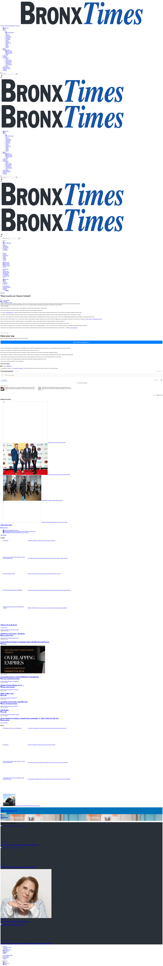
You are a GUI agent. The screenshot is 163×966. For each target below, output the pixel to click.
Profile (10, 366)
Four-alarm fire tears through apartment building (28, 805)
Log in (157, 371)
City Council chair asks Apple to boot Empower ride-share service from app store (47, 728)
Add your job (5, 527)
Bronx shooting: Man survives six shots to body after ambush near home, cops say (44, 573)
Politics (7, 44)
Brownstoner (8, 62)
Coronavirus (8, 35)
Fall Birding (5, 711)
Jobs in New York (6, 525)
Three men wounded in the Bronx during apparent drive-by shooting (41, 540)
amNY (7, 58)
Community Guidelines (18, 368)
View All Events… (4, 722)
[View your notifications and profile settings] (2, 76)
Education (8, 38)
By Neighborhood (10, 32)
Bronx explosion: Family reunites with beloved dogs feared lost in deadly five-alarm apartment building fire (49, 590)
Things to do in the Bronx (9, 625)
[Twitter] (7, 290)
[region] (81, 383)
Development (8, 37)
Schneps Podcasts (4, 918)
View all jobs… (4, 535)
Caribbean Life (9, 63)
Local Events (9, 50)
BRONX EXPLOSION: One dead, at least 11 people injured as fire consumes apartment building (47, 607)
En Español (8, 39)
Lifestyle (7, 41)
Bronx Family (8, 60)
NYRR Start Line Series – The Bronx (13, 634)
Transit (7, 47)
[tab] (4, 380)
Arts (6, 33)
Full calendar (3, 813)
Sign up (160, 371)
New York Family (4, 842)
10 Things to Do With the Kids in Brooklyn (19, 845)
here (22, 361)
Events (5, 964)
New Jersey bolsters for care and (26, 943)
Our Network (5, 57)
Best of (4, 48)
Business (7, 34)
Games (7, 54)
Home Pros (6, 963)
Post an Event (9, 52)
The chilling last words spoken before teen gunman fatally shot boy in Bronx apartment (48, 558)
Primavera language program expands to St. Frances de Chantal (54, 522)
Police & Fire (8, 42)
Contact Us (5, 55)
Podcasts (5, 70)
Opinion (7, 46)
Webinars (5, 69)
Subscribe (5, 56)
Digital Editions (6, 67)
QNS (7, 65)
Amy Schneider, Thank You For (15, 921)
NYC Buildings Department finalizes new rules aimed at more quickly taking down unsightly (49, 779)
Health (7, 40)
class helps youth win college (59, 474)
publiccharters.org (9, 312)
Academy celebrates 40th (52, 500)
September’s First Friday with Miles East (14, 702)
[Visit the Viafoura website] (159, 395)
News (4, 30)
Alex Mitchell (6, 300)
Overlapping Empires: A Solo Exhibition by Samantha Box (20, 677)
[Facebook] (3, 953)
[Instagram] (8, 290)
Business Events (9, 53)
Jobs (5, 29)
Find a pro (3, 820)
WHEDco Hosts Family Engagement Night (56, 442)
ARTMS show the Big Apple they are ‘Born (18, 867)
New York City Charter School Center (94, 319)
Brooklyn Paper (9, 61)
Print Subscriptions (7, 68)
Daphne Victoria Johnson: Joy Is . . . (12, 686)
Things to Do (6, 49)
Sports (7, 45)
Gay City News (9, 64)
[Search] (1, 72)
